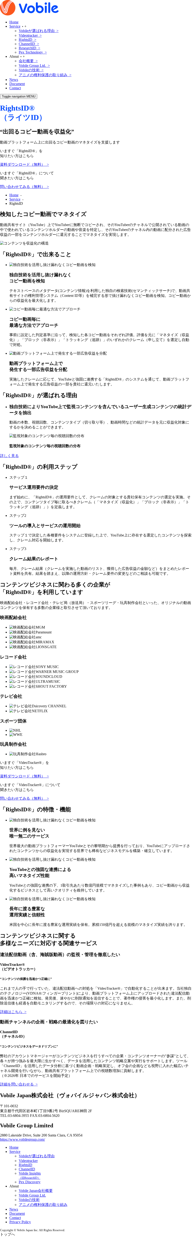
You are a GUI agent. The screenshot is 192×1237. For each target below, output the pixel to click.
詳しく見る (9, 456)
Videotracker (28, 1161)
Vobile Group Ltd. (32, 1195)
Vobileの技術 (29, 1200)
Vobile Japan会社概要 (36, 1191)
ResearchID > (29, 48)
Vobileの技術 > (31, 70)
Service (14, 26)
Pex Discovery (30, 1182)
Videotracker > (30, 35)
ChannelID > (29, 44)
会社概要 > (28, 61)
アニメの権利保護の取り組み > (45, 75)
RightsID (25, 1165)
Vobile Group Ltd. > (34, 66)
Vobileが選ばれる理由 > (39, 31)
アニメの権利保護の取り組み (43, 1205)
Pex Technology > (33, 52)
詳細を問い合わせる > (19, 1084)
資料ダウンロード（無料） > (24, 164)
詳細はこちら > (13, 1012)
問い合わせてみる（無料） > (24, 187)
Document (17, 84)
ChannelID (27, 1169)
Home (13, 22)
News (13, 80)
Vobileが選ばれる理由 (37, 1156)
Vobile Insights (30, 1175)
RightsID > (27, 40)
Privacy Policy (20, 1222)
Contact (15, 88)
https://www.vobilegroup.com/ (22, 1139)
